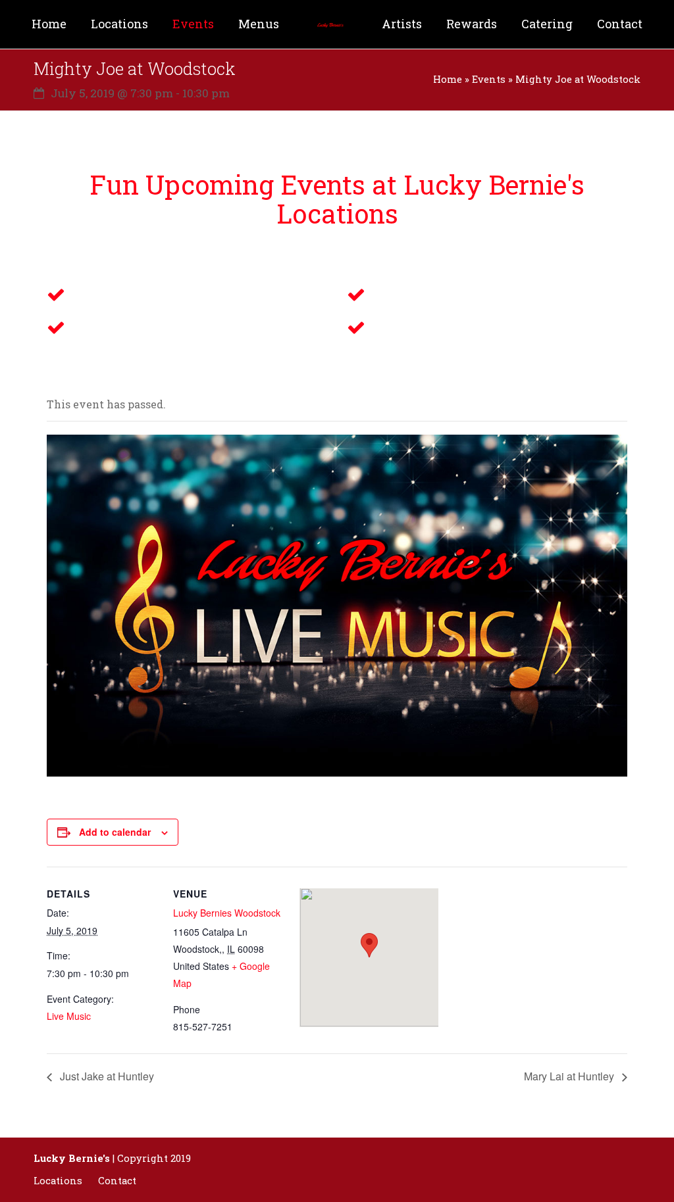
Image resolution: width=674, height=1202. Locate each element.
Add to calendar (115, 831)
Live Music (69, 1015)
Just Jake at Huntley (105, 1076)
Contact (117, 1180)
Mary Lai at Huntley (570, 1076)
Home (447, 79)
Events (489, 79)
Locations (58, 1180)
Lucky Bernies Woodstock (226, 912)
